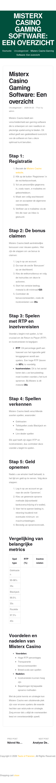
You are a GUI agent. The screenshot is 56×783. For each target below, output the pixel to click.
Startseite (6, 50)
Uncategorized (21, 50)
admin (11, 111)
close (16, 775)
